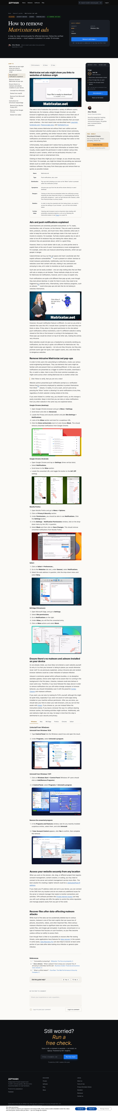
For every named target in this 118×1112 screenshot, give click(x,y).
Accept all (80, 1109)
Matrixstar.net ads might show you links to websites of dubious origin (16, 69)
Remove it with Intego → (89, 39)
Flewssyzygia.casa (47, 125)
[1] (52, 257)
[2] (38, 285)
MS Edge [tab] (48, 721)
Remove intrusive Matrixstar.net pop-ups (16, 80)
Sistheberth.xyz (63, 125)
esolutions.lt (19, 1089)
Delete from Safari (15, 115)
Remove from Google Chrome (16, 111)
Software (37, 2)
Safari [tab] (72, 721)
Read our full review (97, 97)
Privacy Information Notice (84, 1087)
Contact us (80, 1096)
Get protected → (97, 93)
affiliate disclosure (37, 1105)
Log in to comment (73, 1009)
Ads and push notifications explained (16, 75)
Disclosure (80, 1093)
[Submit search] (79, 3)
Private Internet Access (64, 896)
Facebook (10, 1091)
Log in (107, 2)
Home (9, 13)
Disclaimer (80, 1090)
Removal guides (18, 13)
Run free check (70, 1057)
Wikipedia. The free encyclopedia (61, 961)
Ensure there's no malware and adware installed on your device (16, 86)
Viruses (45, 1081)
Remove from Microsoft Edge (17, 97)
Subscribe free (97, 145)
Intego (57, 215)
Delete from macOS (16, 93)
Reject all (91, 1109)
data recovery (65, 939)
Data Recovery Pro (46, 942)
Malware (30, 2)
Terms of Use (81, 1084)
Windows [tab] (34, 721)
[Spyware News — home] (14, 3)
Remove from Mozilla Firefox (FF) (16, 106)
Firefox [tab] (56, 721)
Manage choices (104, 1109)
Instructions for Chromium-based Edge (16, 101)
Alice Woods (16, 45)
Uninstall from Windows (17, 90)
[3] (38, 386)
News (24, 2)
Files (43, 2)
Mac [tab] (41, 721)
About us (79, 1081)
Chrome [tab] (64, 721)
